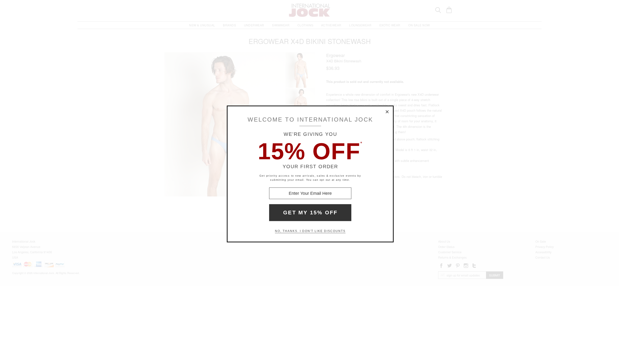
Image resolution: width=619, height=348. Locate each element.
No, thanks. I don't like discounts (310, 231)
